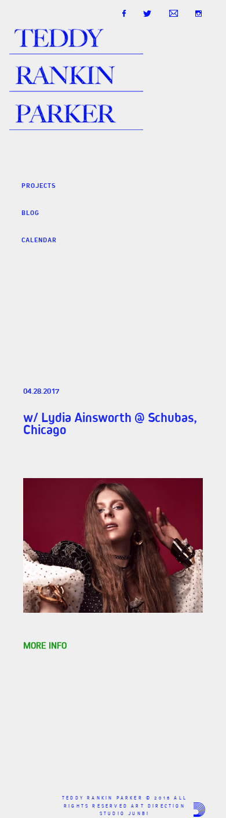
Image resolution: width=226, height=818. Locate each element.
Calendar (39, 240)
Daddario (199, 809)
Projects (38, 186)
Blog (30, 213)
